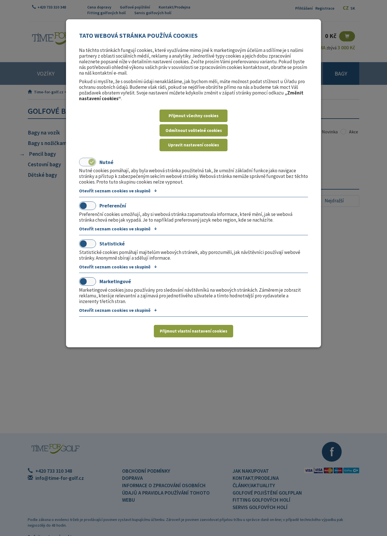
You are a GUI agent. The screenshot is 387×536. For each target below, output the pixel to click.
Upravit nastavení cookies (193, 145)
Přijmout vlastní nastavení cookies (193, 331)
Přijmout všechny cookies (193, 115)
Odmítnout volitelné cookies (193, 130)
